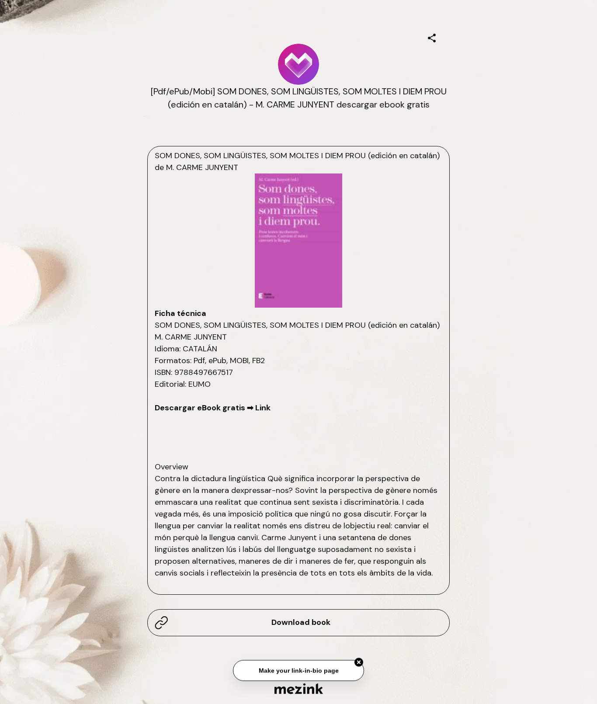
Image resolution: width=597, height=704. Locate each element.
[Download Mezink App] (298, 688)
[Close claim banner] (358, 661)
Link (263, 407)
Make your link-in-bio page (298, 669)
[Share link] (432, 36)
